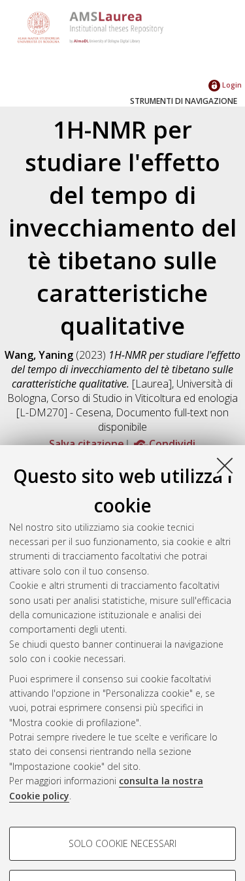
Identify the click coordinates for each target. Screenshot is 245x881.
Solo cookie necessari (122, 843)
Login (231, 85)
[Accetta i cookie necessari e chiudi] (224, 465)
